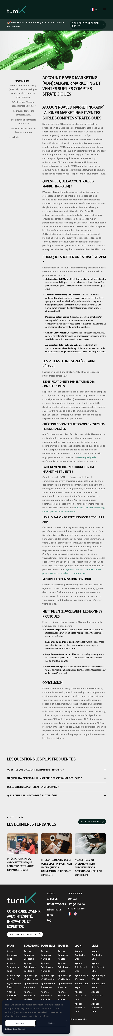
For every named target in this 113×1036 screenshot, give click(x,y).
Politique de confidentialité (15, 1029)
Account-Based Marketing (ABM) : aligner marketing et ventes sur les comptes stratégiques (23, 91)
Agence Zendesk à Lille (97, 955)
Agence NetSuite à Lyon (80, 995)
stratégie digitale (87, 457)
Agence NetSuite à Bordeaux (29, 995)
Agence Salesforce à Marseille (47, 967)
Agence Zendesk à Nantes (63, 955)
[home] (16, 9)
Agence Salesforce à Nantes (64, 967)
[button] (93, 9)
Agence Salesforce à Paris (13, 967)
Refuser (51, 1023)
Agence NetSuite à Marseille (46, 995)
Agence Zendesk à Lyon (80, 955)
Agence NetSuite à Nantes (63, 995)
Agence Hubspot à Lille (97, 1007)
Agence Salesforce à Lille (98, 967)
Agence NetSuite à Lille (97, 995)
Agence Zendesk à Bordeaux (29, 955)
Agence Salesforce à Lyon (81, 967)
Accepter (20, 1023)
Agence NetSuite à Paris (12, 995)
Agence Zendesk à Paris (12, 955)
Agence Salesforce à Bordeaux (30, 967)
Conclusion (14, 137)
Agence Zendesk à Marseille (46, 955)
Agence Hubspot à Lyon (80, 1007)
